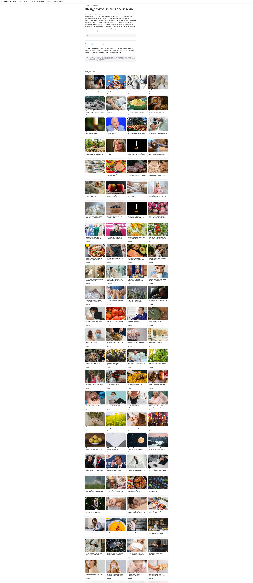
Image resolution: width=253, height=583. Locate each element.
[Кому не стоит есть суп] (116, 527)
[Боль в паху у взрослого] (116, 401)
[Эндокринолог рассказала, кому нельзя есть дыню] (137, 233)
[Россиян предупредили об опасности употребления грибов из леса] (95, 359)
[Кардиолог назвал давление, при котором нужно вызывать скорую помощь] (158, 127)
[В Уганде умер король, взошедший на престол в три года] (137, 275)
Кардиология (95, 5)
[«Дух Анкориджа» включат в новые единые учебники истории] (95, 464)
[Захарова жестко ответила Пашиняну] (116, 148)
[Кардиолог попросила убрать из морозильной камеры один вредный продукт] (95, 85)
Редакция (201, 582)
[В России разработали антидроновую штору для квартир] (116, 443)
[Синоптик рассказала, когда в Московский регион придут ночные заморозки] (116, 549)
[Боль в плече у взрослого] (95, 527)
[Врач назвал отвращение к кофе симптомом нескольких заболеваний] (158, 275)
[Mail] (2, 1)
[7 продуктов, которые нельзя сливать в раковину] (95, 190)
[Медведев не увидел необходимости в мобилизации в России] (137, 317)
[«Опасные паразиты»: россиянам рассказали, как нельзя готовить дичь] (137, 169)
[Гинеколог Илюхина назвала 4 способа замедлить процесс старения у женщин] (158, 527)
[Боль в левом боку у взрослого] (137, 359)
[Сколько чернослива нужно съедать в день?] (116, 211)
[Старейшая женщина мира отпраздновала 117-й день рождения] (158, 401)
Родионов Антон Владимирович (100, 44)
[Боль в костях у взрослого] (116, 506)
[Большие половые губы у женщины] (116, 106)
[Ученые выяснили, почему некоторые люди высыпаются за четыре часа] (137, 464)
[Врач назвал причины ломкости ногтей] (95, 422)
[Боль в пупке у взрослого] (137, 527)
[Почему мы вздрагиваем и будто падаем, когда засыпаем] (95, 549)
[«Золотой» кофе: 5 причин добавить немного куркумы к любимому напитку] (137, 380)
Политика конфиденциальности (245, 582)
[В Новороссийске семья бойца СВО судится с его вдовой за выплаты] (158, 148)
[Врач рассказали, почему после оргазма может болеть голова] (158, 169)
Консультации (88, 5)
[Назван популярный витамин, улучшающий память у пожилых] (95, 148)
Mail (2, 582)
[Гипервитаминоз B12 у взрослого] (158, 296)
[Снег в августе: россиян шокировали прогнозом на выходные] (137, 296)
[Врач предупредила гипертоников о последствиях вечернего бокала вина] (116, 485)
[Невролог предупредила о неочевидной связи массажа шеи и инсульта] (137, 506)
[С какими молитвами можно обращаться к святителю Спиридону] (116, 85)
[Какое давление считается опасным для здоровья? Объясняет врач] (137, 85)
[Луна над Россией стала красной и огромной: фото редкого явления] (137, 443)
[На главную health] (7, 1)
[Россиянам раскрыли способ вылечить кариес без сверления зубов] (95, 401)
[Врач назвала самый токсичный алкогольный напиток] (95, 127)
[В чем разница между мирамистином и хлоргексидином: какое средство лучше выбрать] (95, 338)
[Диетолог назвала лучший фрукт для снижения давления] (158, 359)
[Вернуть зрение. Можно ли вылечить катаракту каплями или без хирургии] (137, 422)
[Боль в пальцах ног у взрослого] (116, 296)
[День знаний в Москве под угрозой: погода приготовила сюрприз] (95, 506)
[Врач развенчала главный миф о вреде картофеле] (116, 338)
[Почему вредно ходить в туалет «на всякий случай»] (95, 275)
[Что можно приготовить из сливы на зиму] (158, 485)
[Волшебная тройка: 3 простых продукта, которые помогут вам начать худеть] (95, 254)
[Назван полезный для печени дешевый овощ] (116, 169)
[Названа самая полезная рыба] (95, 169)
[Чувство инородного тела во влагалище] (137, 190)
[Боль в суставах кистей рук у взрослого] (137, 338)
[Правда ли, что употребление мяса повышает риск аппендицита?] (137, 485)
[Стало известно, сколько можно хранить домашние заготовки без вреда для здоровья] (158, 380)
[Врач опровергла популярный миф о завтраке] (158, 506)
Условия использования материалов (211, 582)
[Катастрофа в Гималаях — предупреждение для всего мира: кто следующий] (95, 106)
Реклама (11, 582)
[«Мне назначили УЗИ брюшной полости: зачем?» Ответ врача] (137, 549)
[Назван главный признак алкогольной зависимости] (116, 380)
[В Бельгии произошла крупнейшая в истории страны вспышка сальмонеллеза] (158, 570)
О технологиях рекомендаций (231, 582)
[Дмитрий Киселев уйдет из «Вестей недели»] (116, 127)
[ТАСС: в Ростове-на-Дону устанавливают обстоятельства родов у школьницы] (158, 85)
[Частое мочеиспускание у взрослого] (137, 401)
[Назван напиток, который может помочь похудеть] (158, 254)
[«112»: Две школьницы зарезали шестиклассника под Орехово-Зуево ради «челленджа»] (137, 148)
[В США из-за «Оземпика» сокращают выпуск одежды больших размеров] (95, 233)
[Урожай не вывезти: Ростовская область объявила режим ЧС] (158, 443)
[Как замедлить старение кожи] (95, 570)
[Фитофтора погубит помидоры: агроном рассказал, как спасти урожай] (116, 317)
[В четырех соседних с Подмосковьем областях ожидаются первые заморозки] (116, 359)
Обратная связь (222, 582)
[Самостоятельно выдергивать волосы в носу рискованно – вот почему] (116, 570)
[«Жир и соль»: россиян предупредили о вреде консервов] (158, 317)
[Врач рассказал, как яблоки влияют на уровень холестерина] (137, 127)
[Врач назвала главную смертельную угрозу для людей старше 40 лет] (137, 254)
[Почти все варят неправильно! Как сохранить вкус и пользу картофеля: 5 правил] (137, 106)
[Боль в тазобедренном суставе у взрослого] (116, 254)
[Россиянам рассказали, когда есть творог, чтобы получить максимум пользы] (95, 211)
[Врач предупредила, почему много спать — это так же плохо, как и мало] (95, 296)
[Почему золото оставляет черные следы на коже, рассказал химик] (137, 570)
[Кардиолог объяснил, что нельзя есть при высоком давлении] (158, 106)
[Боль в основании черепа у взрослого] (158, 549)
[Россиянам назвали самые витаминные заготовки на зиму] (95, 443)
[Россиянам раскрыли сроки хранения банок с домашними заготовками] (158, 422)
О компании (6, 582)
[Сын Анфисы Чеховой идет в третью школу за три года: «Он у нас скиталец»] (158, 190)
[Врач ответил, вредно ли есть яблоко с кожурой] (116, 190)
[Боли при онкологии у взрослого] (95, 317)
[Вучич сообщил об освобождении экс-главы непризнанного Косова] (116, 464)
